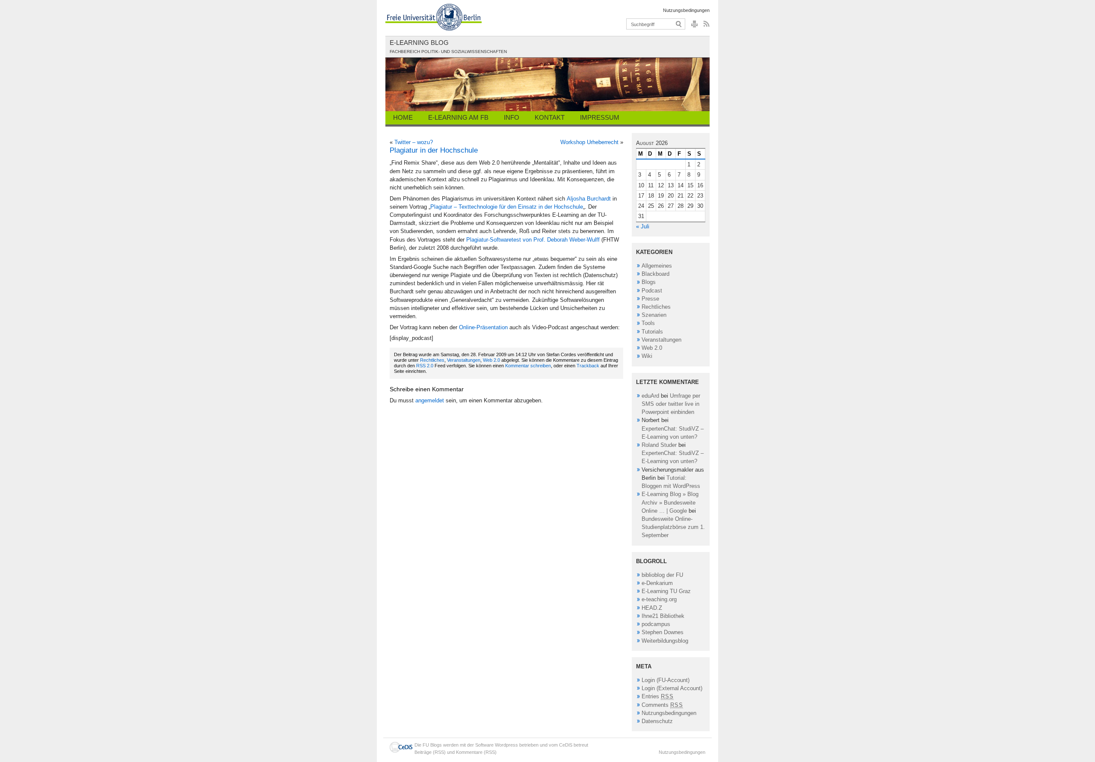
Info (511, 117)
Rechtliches (432, 360)
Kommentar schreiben (528, 365)
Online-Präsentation (483, 327)
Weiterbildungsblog (665, 641)
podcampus (656, 624)
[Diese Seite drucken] (694, 26)
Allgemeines (657, 266)
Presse (650, 298)
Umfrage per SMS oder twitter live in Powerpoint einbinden (671, 404)
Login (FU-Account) (666, 680)
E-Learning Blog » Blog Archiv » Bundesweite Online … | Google (670, 502)
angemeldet (429, 400)
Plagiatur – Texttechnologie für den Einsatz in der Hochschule (506, 207)
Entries (658, 696)
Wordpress (506, 744)
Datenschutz (657, 721)
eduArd (650, 396)
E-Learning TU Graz (666, 591)
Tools (648, 323)
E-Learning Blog (419, 42)
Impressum (599, 117)
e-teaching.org (659, 599)
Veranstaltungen (463, 360)
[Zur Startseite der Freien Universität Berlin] (433, 17)
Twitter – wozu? (413, 142)
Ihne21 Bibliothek (663, 616)
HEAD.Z (652, 608)
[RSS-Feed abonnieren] (705, 26)
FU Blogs (432, 744)
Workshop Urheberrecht (589, 142)
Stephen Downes (663, 632)
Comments (662, 705)
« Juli (642, 226)
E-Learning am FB (458, 117)
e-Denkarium (657, 583)
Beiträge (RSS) (430, 752)
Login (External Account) (672, 688)
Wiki (647, 356)
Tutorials (652, 331)
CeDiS (565, 744)
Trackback (588, 365)
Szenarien (654, 315)
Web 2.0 (491, 360)
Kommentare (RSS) (476, 752)
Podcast (652, 290)
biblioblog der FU (662, 575)
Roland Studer (659, 445)
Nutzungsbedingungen (686, 10)
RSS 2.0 (424, 365)
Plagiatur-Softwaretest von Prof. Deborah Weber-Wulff (533, 239)
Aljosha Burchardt (589, 198)
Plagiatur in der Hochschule (434, 150)
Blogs (649, 282)
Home (403, 117)
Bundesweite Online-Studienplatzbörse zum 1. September (673, 527)
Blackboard (655, 274)
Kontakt (550, 117)
